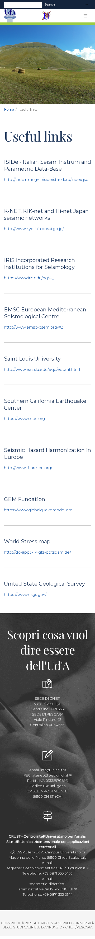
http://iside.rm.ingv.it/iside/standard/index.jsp (46, 179)
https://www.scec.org (24, 418)
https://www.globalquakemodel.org (38, 509)
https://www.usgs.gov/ (25, 594)
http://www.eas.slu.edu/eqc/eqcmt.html (42, 369)
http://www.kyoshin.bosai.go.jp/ (34, 228)
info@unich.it (51, 770)
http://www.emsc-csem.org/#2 (33, 327)
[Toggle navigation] (86, 4)
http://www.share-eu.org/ (28, 467)
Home (9, 109)
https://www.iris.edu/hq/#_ (29, 277)
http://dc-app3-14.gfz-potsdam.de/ (37, 552)
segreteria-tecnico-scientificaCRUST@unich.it (46, 868)
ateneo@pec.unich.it (50, 775)
